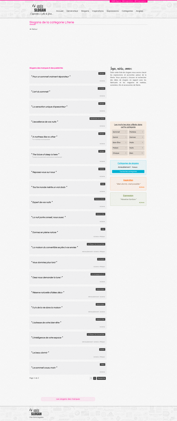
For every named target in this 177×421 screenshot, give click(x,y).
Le (33, 353)
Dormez (36, 232)
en (41, 232)
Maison (102, 236)
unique (48, 107)
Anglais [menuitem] (139, 11)
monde (42, 187)
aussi (60, 217)
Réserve (36, 292)
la (54, 277)
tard (53, 262)
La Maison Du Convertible (96, 244)
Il (32, 307)
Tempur (101, 73)
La (33, 107)
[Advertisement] (89, 48)
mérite (49, 187)
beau (37, 353)
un (38, 77)
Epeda (102, 349)
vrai (58, 187)
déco (59, 292)
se (58, 247)
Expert (35, 202)
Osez (34, 277)
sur (48, 172)
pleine (46, 232)
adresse (38, 322)
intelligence (39, 338)
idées (54, 292)
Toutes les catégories (128, 171)
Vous (34, 262)
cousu (47, 368)
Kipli (103, 229)
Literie (103, 81)
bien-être (55, 322)
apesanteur (60, 107)
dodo (62, 187)
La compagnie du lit (97, 274)
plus (49, 262)
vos (49, 122)
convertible (51, 247)
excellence (39, 122)
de (46, 122)
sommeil (44, 77)
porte (42, 217)
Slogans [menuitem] (85, 11)
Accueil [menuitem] (59, 11)
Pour (34, 77)
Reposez (36, 172)
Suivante (101, 378)
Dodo (102, 184)
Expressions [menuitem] (113, 11)
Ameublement (88, 251)
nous (52, 172)
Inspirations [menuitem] (98, 11)
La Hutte (101, 88)
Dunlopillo (101, 259)
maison (39, 247)
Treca (102, 364)
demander (48, 277)
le (38, 187)
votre (47, 322)
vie (43, 307)
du (38, 92)
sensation (40, 107)
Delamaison (100, 289)
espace (57, 338)
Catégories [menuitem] (127, 11)
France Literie (99, 199)
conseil (48, 217)
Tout (34, 187)
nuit (37, 217)
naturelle (45, 292)
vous (44, 172)
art (35, 92)
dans (48, 307)
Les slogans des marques (68, 399)
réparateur (63, 77)
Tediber (101, 169)
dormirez (42, 262)
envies (73, 247)
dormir (44, 353)
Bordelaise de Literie (97, 118)
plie (62, 247)
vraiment (53, 77)
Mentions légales (36, 417)
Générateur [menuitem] (72, 11)
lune (58, 277)
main (52, 368)
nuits (54, 122)
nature (53, 232)
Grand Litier (100, 214)
